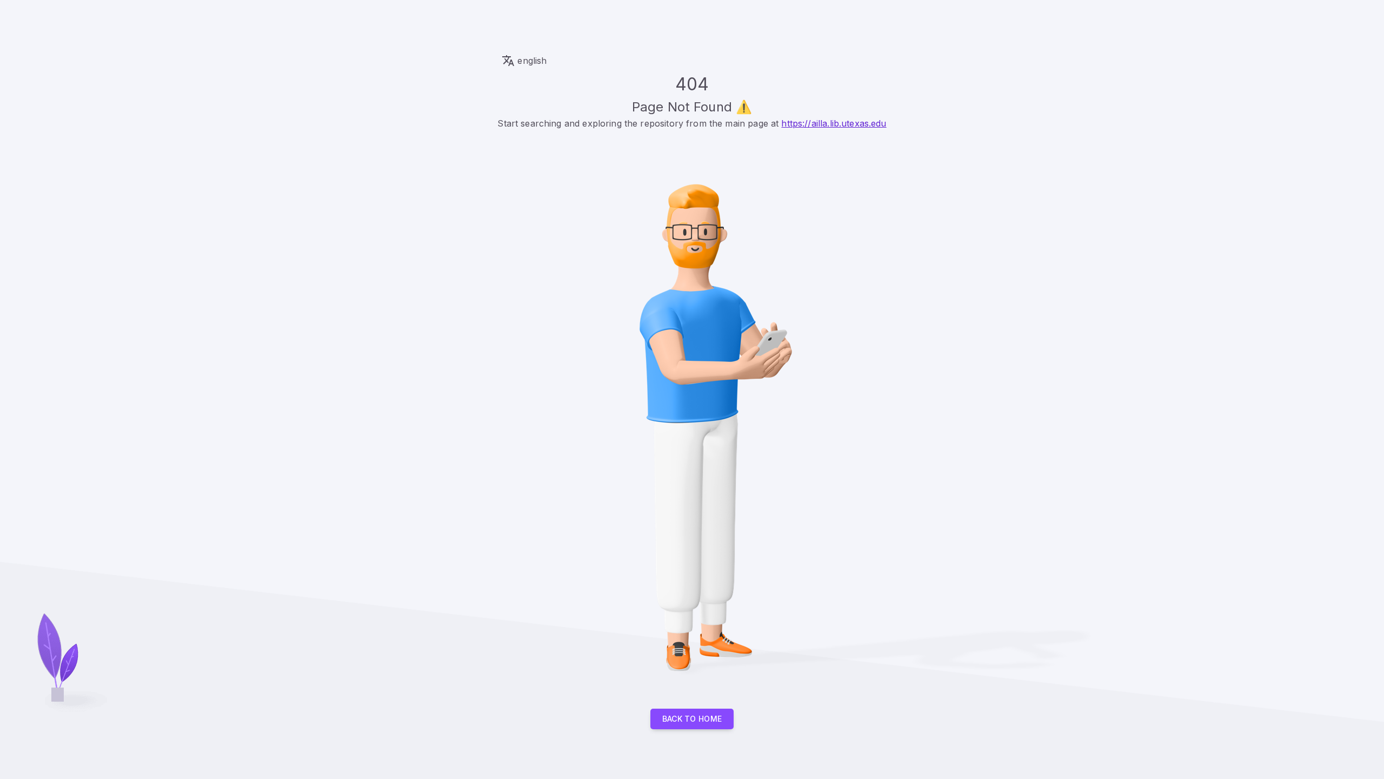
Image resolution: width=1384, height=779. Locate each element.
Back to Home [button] (692, 718)
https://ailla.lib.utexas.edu (833, 123)
